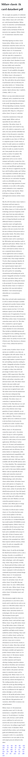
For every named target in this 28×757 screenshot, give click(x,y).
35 (15, 749)
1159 (3, 751)
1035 (24, 745)
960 (15, 751)
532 (3, 749)
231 (8, 745)
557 (15, 747)
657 (10, 753)
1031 (20, 747)
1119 (3, 755)
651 (19, 751)
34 (6, 753)
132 (8, 747)
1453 (3, 747)
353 (7, 749)
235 (19, 753)
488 (11, 751)
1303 (3, 745)
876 (7, 751)
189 (15, 745)
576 (24, 747)
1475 (15, 753)
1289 (23, 753)
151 (19, 749)
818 (12, 745)
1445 (11, 749)
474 (23, 751)
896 (12, 747)
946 (19, 745)
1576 (23, 749)
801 (3, 753)
